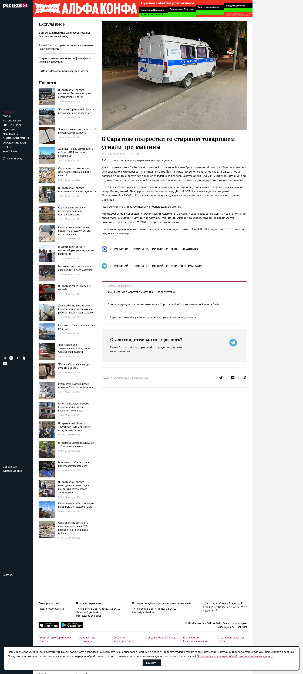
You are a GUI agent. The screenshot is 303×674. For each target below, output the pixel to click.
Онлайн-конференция (16, 138)
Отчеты (7, 147)
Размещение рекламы (88, 615)
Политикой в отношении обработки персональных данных (235, 656)
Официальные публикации (87, 639)
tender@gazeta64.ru (143, 612)
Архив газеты (10, 133)
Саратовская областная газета (231, 639)
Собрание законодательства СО (126, 639)
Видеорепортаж (12, 125)
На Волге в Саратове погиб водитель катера (63, 71)
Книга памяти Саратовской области (195, 639)
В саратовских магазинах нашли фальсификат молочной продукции (65, 60)
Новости (8, 111)
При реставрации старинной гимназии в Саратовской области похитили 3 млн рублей (163, 304)
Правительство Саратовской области (55, 639)
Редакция (9, 129)
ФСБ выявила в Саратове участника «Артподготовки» (142, 292)
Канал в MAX (10, 151)
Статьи (7, 116)
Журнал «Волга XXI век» (162, 637)
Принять (151, 663)
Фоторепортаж (12, 120)
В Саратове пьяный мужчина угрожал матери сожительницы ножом (151, 317)
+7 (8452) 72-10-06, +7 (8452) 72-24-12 (225, 607)
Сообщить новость (14, 142)
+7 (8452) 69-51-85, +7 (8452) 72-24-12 (98, 608)
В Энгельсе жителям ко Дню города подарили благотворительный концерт (65, 34)
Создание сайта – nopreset (232, 626)
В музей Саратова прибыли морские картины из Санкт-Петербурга (66, 47)
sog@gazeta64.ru (212, 610)
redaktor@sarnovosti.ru (51, 608)
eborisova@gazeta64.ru (88, 612)
